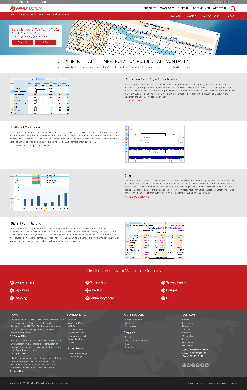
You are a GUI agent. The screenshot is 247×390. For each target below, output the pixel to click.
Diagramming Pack (77, 336)
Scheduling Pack (76, 339)
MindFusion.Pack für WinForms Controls (123, 270)
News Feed (187, 342)
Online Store (188, 336)
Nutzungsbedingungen (218, 383)
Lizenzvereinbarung (197, 383)
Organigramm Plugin (78, 353)
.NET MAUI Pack (75, 329)
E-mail (128, 337)
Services (186, 329)
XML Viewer (131, 326)
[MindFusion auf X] (215, 2)
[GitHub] (232, 2)
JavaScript (73, 319)
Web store (219, 8)
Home (13, 14)
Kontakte (186, 332)
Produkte (150, 8)
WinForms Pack (75, 323)
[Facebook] (223, 2)
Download (22, 42)
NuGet (45, 42)
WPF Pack (73, 326)
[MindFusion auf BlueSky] (219, 2)
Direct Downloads (133, 319)
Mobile (71, 342)
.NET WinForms (41, 14)
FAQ (127, 343)
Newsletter (187, 345)
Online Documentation (136, 340)
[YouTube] (236, 2)
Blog (184, 339)
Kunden (185, 319)
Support (183, 8)
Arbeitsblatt (44, 145)
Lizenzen (129, 323)
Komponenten (25, 14)
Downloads (166, 8)
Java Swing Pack (76, 332)
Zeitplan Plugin (75, 356)
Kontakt (233, 383)
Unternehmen (201, 8)
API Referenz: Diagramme (137, 197)
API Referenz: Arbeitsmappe (23, 145)
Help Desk (130, 347)
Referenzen (187, 323)
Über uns (186, 326)
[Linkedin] (227, 2)
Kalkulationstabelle (60, 14)
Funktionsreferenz (133, 101)
